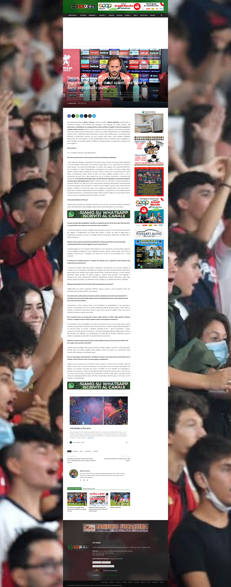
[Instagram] (84, 480)
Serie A (136, 15)
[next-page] (71, 514)
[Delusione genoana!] (120, 499)
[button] (161, 15)
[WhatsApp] (77, 116)
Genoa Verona (88, 451)
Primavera (92, 15)
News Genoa (72, 15)
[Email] (86, 116)
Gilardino (95, 451)
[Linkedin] (81, 116)
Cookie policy (106, 562)
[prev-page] (68, 514)
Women (127, 15)
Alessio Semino (72, 103)
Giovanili (102, 15)
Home (68, 46)
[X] (73, 116)
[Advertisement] (115, 31)
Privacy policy (97, 562)
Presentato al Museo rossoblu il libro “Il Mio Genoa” (117, 459)
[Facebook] (69, 116)
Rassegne (119, 15)
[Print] (90, 116)
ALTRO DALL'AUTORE (89, 488)
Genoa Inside (75, 46)
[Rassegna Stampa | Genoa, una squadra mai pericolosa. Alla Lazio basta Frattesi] (99, 499)
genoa (81, 451)
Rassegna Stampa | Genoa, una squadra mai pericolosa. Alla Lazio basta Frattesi (98, 509)
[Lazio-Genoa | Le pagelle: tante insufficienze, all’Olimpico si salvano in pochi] (77, 499)
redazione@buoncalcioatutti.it (108, 575)
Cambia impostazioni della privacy (103, 566)
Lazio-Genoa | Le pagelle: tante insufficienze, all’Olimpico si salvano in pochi (76, 509)
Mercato (111, 15)
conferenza (75, 451)
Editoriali (83, 15)
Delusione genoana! (115, 507)
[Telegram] (94, 116)
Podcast (152, 15)
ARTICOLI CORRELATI (74, 488)
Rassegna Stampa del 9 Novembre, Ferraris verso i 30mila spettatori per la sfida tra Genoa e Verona (81, 460)
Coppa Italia (144, 15)
